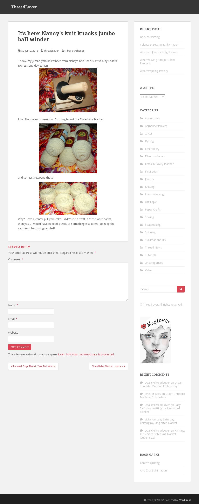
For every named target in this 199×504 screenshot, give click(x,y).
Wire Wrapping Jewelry (154, 71)
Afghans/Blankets (156, 126)
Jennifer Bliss (153, 394)
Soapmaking (153, 224)
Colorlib (159, 500)
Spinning (150, 232)
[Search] (181, 289)
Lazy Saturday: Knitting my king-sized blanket (160, 408)
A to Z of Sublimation (153, 470)
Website (13, 332)
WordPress (185, 500)
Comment (15, 259)
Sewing (149, 217)
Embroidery (152, 149)
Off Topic (151, 202)
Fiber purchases (75, 50)
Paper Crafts (153, 209)
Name (13, 305)
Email (12, 319)
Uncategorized (154, 262)
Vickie (148, 419)
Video (148, 270)
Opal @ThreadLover (157, 382)
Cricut (148, 133)
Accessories (152, 118)
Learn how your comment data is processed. (86, 354)
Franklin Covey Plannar (159, 164)
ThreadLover (24, 6)
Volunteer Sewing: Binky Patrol (159, 44)
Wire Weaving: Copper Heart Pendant (157, 61)
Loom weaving (154, 194)
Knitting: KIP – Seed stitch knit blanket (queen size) (162, 434)
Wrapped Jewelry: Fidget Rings (159, 52)
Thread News (153, 247)
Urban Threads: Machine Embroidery (161, 384)
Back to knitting (150, 37)
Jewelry (149, 179)
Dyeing (149, 141)
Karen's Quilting (150, 463)
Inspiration (151, 171)
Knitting (149, 187)
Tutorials (150, 255)
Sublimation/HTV (155, 240)
